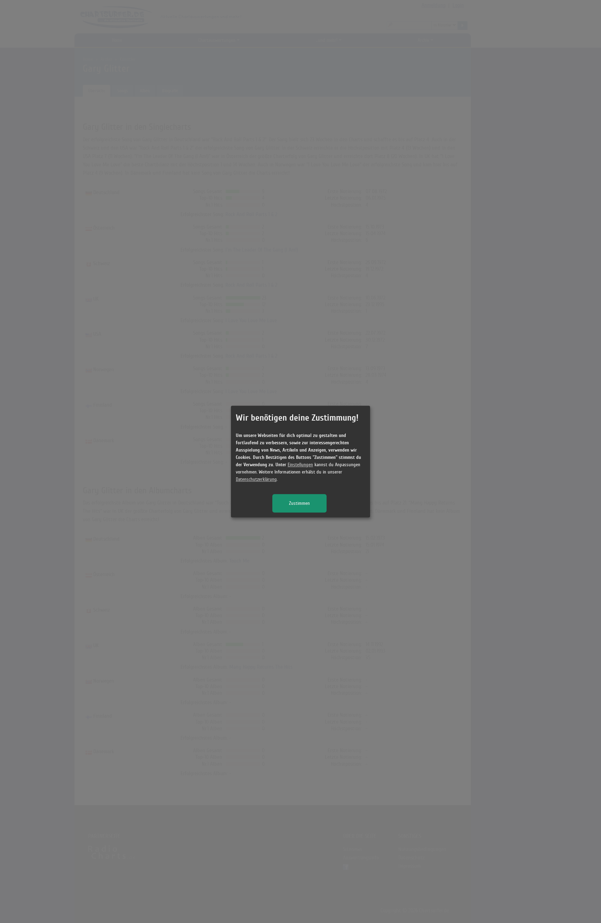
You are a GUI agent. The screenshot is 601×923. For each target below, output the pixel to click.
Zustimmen (299, 503)
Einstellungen (300, 464)
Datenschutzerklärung (256, 479)
